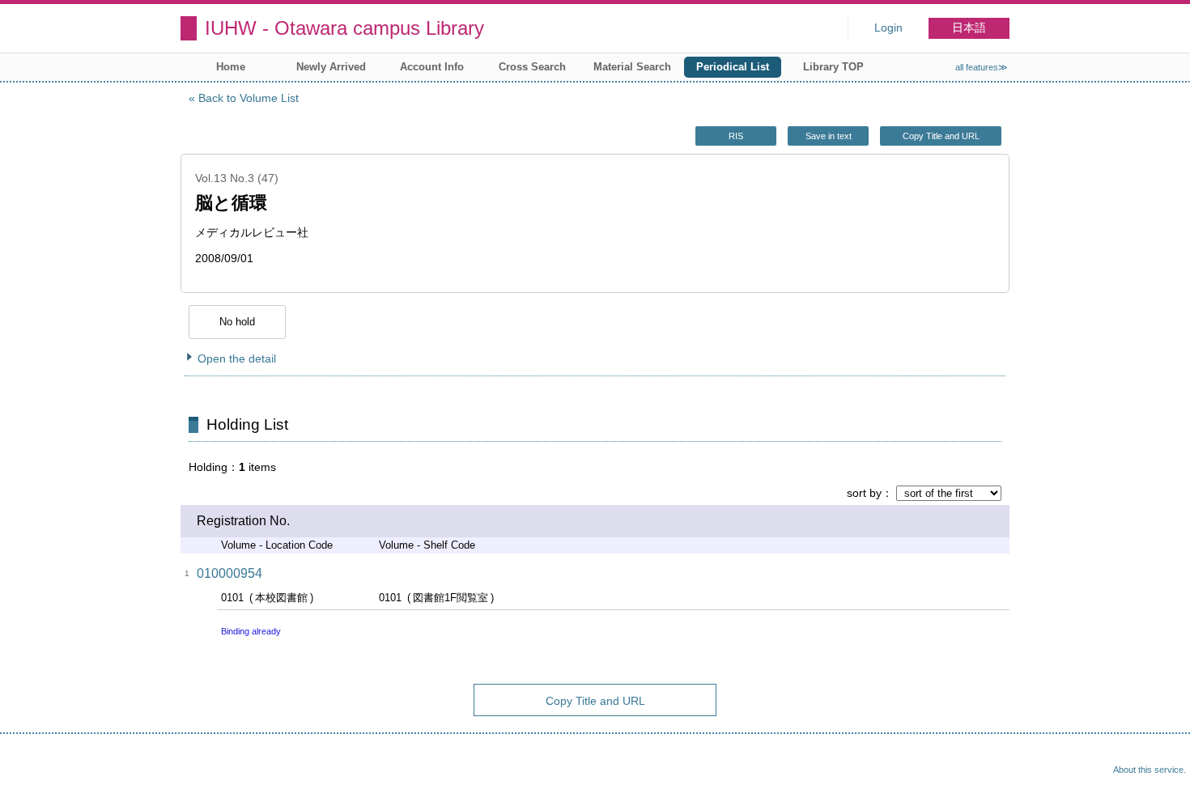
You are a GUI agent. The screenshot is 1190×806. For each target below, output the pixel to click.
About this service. (1149, 769)
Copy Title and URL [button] (941, 136)
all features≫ (981, 67)
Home (230, 67)
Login (888, 28)
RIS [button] (736, 136)
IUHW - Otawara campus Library (344, 28)
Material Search (632, 67)
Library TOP (833, 67)
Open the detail (237, 358)
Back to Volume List (248, 97)
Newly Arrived (331, 67)
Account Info (432, 67)
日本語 (969, 28)
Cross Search (532, 67)
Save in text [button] (828, 136)
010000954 (229, 573)
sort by (864, 492)
